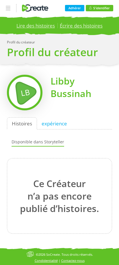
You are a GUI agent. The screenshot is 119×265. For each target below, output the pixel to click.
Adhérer (74, 8)
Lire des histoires (35, 25)
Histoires (22, 123)
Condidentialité (46, 260)
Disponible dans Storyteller (38, 142)
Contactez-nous (73, 260)
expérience (54, 123)
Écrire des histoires (81, 25)
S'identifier (101, 8)
